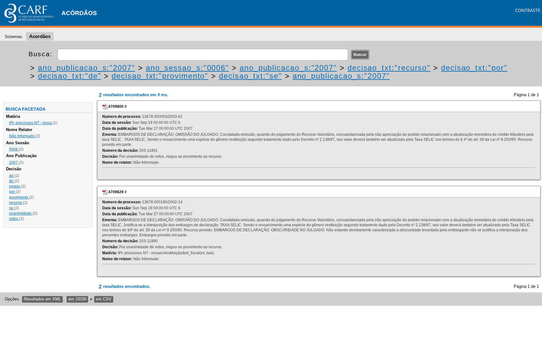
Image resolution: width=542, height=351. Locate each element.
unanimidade (21, 213)
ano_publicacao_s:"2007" (86, 67)
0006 (14, 149)
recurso (16, 202)
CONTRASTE (527, 10)
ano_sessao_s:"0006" (187, 67)
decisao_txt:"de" (69, 76)
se (11, 208)
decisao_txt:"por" (474, 67)
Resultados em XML (42, 299)
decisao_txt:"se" (250, 76)
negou (15, 186)
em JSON (77, 299)
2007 (14, 162)
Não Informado (22, 136)
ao (11, 175)
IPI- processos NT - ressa (31, 123)
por (12, 191)
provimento (19, 197)
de (11, 181)
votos (14, 219)
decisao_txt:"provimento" (160, 76)
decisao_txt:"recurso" (389, 67)
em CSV (103, 299)
